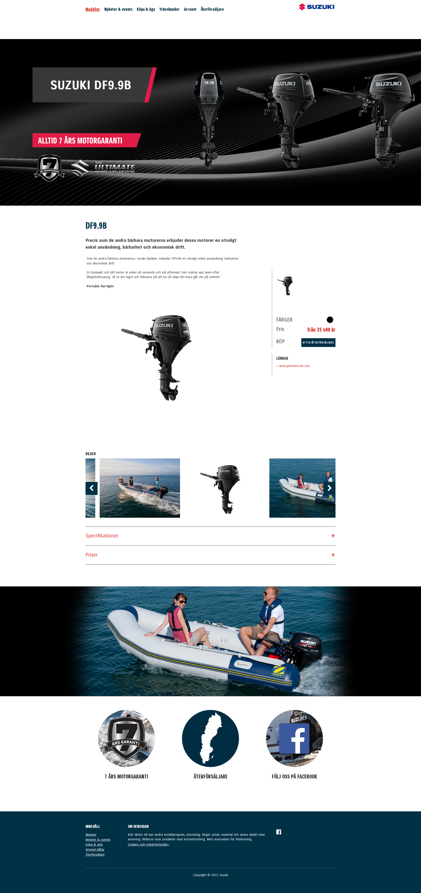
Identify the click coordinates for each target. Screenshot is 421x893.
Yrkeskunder (169, 9)
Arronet (190, 9)
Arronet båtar (95, 850)
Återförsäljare (212, 9)
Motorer (91, 835)
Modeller (93, 9)
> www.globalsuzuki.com (293, 366)
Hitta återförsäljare (318, 342)
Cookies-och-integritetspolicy (148, 844)
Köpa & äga (146, 9)
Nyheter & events (118, 9)
